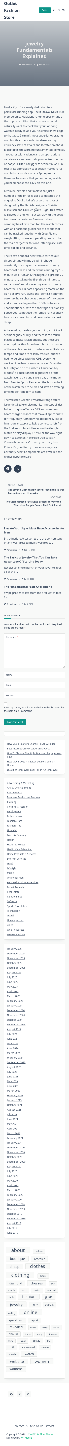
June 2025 (12, 981)
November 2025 (16, 958)
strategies (52, 1334)
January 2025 (14, 1005)
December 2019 (16, 1204)
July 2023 (12, 1071)
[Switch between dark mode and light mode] (54, 10)
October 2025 (14, 963)
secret (56, 1327)
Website (10, 695)
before (39, 1251)
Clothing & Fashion (17, 806)
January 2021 (14, 1142)
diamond (15, 1283)
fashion (29, 1296)
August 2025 (14, 972)
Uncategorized (15, 920)
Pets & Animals (15, 887)
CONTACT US (21, 1426)
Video (10, 925)
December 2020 (16, 1147)
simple (27, 1334)
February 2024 (15, 1057)
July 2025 (12, 977)
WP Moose (26, 1437)
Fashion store (14, 820)
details (43, 1275)
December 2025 (16, 953)
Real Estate (13, 891)
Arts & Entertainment (19, 787)
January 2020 (14, 1199)
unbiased (45, 1347)
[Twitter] (19, 1394)
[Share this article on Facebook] (8, 469)
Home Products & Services (21, 854)
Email (9, 685)
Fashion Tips (14, 825)
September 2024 (16, 1024)
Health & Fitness (16, 844)
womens (16, 1369)
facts (11, 1297)
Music (10, 872)
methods (49, 1305)
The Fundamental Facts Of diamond (28, 587)
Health (10, 839)
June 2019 (12, 1232)
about (18, 1250)
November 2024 (16, 1015)
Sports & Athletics (17, 906)
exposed (51, 1290)
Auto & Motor (14, 792)
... (52, 542)
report (34, 1320)
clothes (37, 1266)
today (36, 1341)
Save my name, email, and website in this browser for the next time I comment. (34, 709)
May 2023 (12, 1081)
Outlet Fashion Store (12, 10)
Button (45, 10)
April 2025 (12, 991)
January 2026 (14, 948)
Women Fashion (16, 934)
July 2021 (12, 1114)
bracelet (39, 1259)
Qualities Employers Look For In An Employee (32, 769)
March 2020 (13, 1190)
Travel (10, 915)
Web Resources (15, 929)
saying (45, 1327)
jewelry (16, 1304)
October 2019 (14, 1213)
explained (37, 1290)
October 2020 (14, 1157)
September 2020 (16, 1161)
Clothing (12, 802)
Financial (12, 830)
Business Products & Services (23, 797)
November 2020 (16, 1152)
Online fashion (15, 877)
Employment (14, 811)
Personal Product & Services (22, 882)
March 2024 (13, 1052)
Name (9, 674)
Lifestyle (11, 868)
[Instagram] (28, 1394)
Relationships (14, 896)
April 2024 (12, 1048)
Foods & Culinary (16, 835)
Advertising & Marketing (20, 783)
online (30, 1312)
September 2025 (16, 967)
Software (12, 901)
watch (29, 1354)
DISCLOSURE (36, 1426)
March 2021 (13, 1133)
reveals (33, 1327)
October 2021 (14, 1105)
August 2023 (14, 1067)
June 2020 (12, 1175)
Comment (12, 637)
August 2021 (14, 1109)
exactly (11, 1290)
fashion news (14, 816)
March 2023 (13, 1090)
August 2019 (14, 1223)
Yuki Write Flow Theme (40, 1434)
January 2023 (14, 1100)
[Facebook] (11, 1394)
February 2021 (15, 1138)
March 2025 (13, 996)
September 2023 (16, 1062)
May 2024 (12, 1043)
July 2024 (12, 1034)
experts (24, 1290)
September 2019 (16, 1218)
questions (15, 1320)
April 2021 (12, 1128)
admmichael (27, 65)
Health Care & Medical (19, 849)
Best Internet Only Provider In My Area (29, 748)
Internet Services (16, 858)
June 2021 (12, 1119)
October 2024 (14, 1019)
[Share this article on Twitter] (17, 469)
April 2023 (12, 1086)
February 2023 (15, 1095)
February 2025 (15, 1000)
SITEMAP (50, 1426)
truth (12, 1347)
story (39, 1334)
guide (48, 1297)
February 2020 (15, 1194)
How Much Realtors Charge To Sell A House (31, 743)
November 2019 (16, 1209)
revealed (16, 1327)
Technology (13, 910)
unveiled (13, 1354)
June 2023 (12, 1076)
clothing (20, 1275)
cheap (14, 1266)
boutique (17, 1258)
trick (49, 1341)
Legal (10, 863)
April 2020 (12, 1185)
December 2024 (16, 1010)
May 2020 (12, 1180)
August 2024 (14, 1029)
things (23, 1340)
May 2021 (12, 1123)
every (53, 1284)
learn (35, 1305)
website (17, 1361)
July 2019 (12, 1228)
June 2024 (12, 1038)
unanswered (28, 1347)
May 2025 (12, 986)
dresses (37, 1283)
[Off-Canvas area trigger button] (63, 10)
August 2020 (14, 1166)
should (13, 1334)
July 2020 (12, 1171)
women (42, 1361)
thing (10, 1341)
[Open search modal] (59, 10)
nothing (11, 1313)
